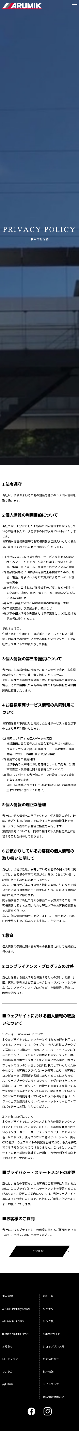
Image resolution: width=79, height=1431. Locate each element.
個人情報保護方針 (53, 1397)
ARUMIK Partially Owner (16, 1309)
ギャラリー (49, 1309)
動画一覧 (48, 1296)
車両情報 (7, 1296)
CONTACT (39, 1251)
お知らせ (7, 1346)
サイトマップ (51, 1384)
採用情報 (48, 1371)
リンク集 (48, 1321)
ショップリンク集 (53, 1346)
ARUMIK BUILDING (13, 1321)
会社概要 (7, 1384)
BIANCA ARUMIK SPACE (15, 1334)
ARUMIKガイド (51, 1334)
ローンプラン (10, 1359)
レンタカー (8, 1371)
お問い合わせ (51, 1359)
